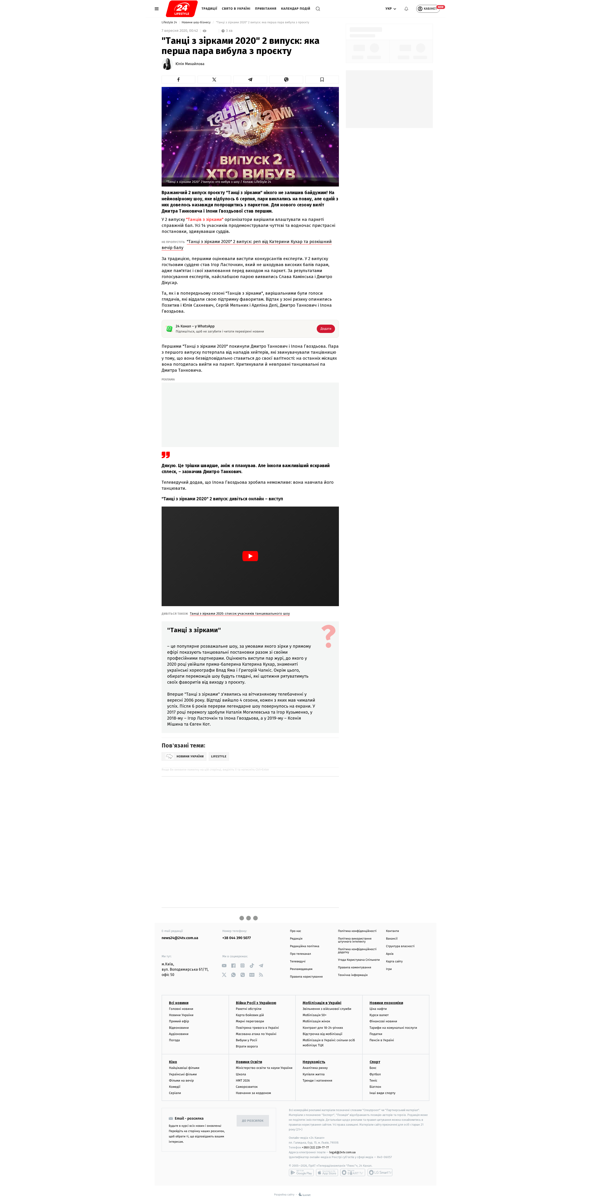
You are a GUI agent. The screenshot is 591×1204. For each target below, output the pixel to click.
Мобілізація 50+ (314, 1015)
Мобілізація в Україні (322, 1003)
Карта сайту (394, 961)
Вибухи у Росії (246, 1040)
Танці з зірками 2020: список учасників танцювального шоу (240, 613)
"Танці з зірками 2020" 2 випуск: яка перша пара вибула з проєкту (262, 22)
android (301, 1172)
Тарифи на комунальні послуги (393, 1028)
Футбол (375, 1074)
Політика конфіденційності (357, 931)
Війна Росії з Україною (256, 1003)
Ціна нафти (378, 1009)
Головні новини (181, 1009)
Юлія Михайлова (190, 64)
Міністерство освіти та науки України (264, 1068)
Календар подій (296, 9)
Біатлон (375, 1087)
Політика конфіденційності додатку (357, 951)
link (224, 965)
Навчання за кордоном (253, 1093)
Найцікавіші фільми (184, 1068)
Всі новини (178, 1003)
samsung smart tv (380, 1172)
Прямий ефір (179, 1021)
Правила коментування (354, 967)
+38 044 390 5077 (236, 938)
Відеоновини (179, 1028)
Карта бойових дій (250, 1015)
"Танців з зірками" (205, 219)
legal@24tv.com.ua (342, 1152)
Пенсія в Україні (382, 1040)
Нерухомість (314, 1062)
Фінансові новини (383, 1021)
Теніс (373, 1080)
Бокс (373, 1068)
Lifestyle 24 (170, 22)
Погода (174, 1040)
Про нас (295, 931)
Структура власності (400, 946)
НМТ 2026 (243, 1080)
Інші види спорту (382, 1093)
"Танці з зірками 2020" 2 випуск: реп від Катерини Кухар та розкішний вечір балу (247, 244)
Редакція (296, 938)
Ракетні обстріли (249, 1009)
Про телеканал (300, 953)
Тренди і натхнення (317, 1080)
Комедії (174, 1087)
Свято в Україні (236, 9)
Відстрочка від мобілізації (322, 1034)
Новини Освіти (249, 1062)
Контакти (392, 931)
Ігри (389, 969)
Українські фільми (183, 1074)
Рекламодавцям (301, 969)
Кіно (173, 1062)
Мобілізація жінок (316, 1021)
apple (327, 1172)
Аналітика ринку (315, 1068)
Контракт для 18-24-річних (323, 1028)
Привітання (266, 9)
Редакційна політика (304, 946)
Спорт (375, 1062)
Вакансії (392, 938)
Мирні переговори (250, 1021)
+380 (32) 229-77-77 (315, 1147)
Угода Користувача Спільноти (359, 959)
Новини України (181, 1015)
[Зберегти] (322, 79)
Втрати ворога (247, 1046)
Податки (376, 1034)
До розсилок (253, 1121)
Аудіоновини (178, 1034)
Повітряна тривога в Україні (257, 1028)
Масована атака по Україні (256, 1034)
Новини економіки (386, 1003)
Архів (389, 953)
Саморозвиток (247, 1087)
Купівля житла (314, 1074)
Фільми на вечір (181, 1080)
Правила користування (306, 976)
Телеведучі (297, 961)
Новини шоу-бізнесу (196, 22)
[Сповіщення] (406, 9)
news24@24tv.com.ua (180, 938)
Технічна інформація (353, 975)
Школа (241, 1074)
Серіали (175, 1093)
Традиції (209, 9)
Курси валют (379, 1015)
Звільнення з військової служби (327, 1009)
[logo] (181, 9)
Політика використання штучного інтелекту (354, 940)
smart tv (352, 1172)
